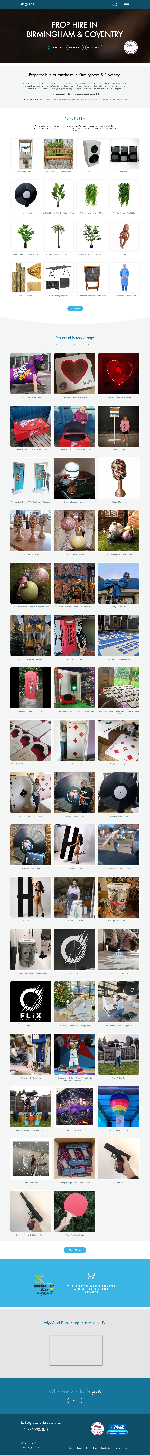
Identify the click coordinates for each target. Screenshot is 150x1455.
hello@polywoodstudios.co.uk (41, 1423)
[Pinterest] (35, 1443)
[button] (79, 1448)
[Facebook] (29, 1443)
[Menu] (126, 4)
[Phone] (112, 4)
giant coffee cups (63, 99)
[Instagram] (22, 1443)
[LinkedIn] (25, 1443)
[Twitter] (32, 1443)
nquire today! (94, 94)
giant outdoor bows (97, 99)
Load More (75, 308)
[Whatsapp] (116, 4)
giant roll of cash (121, 99)
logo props (110, 99)
